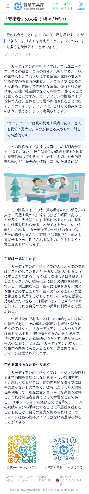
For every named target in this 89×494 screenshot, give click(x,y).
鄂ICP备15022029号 (44, 478)
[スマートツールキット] (29, 6)
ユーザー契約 (9, 478)
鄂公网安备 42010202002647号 (70, 480)
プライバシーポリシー (25, 478)
